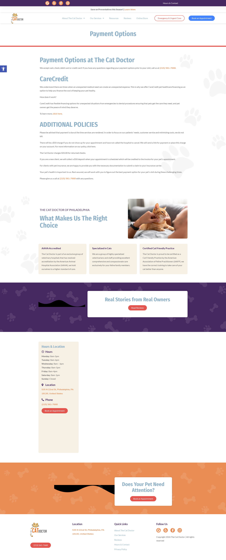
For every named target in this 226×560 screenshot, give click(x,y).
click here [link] (57, 114)
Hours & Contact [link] (170, 3)
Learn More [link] (129, 10)
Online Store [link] (142, 18)
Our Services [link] (95, 18)
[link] (3, 68)
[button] (47, 3)
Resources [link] (113, 18)
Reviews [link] (127, 18)
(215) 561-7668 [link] (168, 68)
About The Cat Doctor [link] (72, 18)
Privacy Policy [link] (120, 549)
